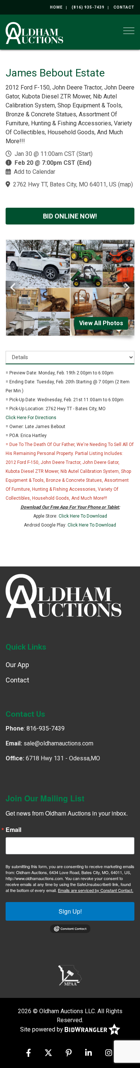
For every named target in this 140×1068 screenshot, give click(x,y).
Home (56, 7)
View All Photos (101, 323)
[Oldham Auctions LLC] (34, 32)
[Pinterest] (69, 1053)
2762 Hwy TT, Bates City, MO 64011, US (64, 184)
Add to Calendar (34, 171)
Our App (17, 665)
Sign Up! (70, 911)
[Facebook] (28, 1053)
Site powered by (42, 1029)
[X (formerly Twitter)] (48, 1053)
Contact (123, 7)
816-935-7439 (46, 728)
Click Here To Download (83, 516)
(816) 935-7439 (88, 7)
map (125, 184)
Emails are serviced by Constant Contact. (95, 890)
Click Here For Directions (31, 417)
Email (13, 830)
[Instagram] (108, 1053)
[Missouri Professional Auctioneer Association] (70, 974)
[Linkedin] (88, 1053)
